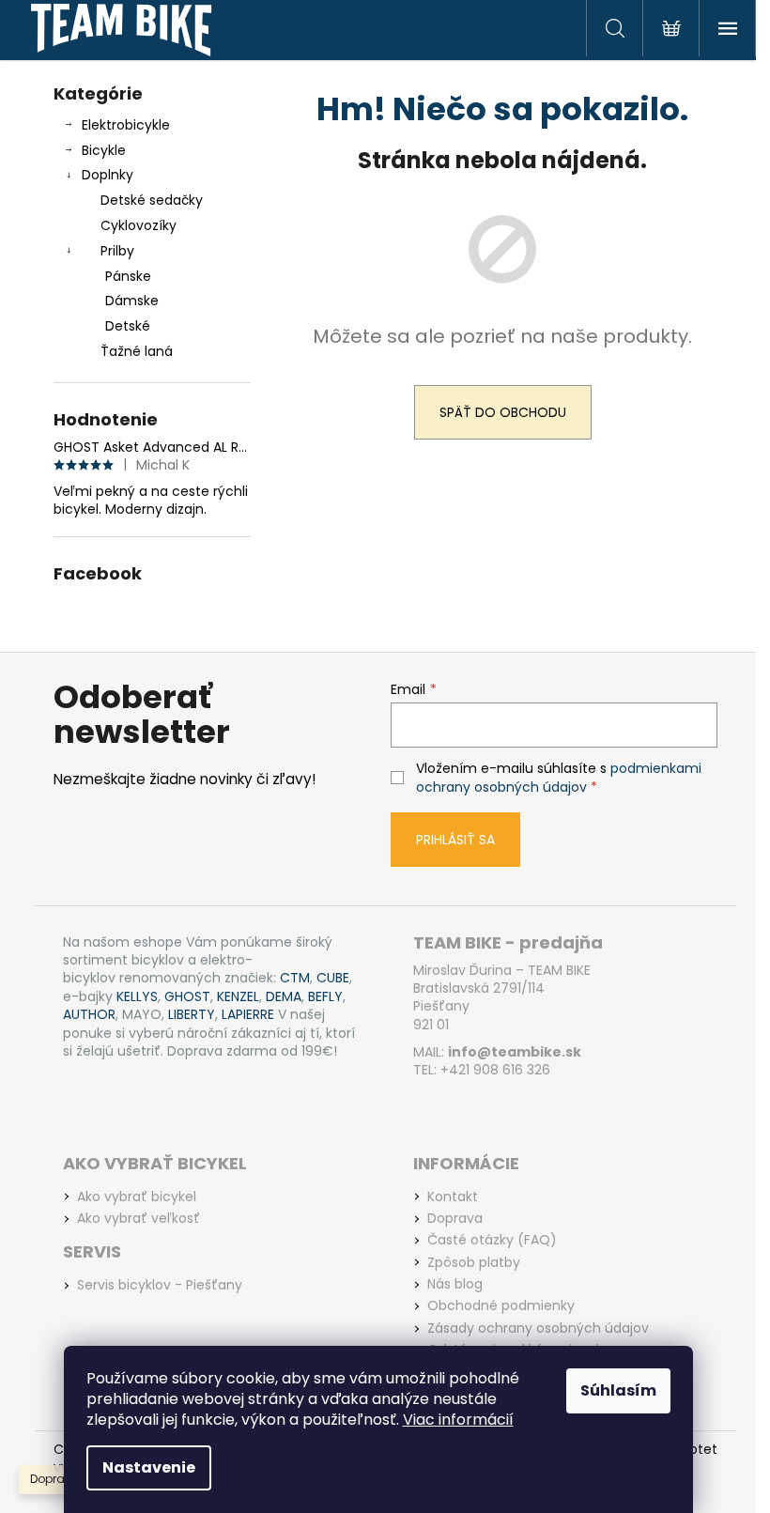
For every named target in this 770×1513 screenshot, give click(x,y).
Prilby (117, 250)
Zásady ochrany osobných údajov (538, 1328)
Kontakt (452, 1197)
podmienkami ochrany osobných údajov (558, 777)
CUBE (332, 978)
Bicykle (104, 150)
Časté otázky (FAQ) (492, 1240)
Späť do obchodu (502, 412)
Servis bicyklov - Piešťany (159, 1285)
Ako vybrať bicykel (136, 1197)
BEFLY (325, 997)
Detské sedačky (151, 200)
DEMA (283, 997)
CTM (295, 978)
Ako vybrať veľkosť (138, 1218)
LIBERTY (191, 1015)
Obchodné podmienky (501, 1306)
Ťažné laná (136, 351)
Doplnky (107, 174)
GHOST (187, 997)
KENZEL (238, 997)
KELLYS (137, 997)
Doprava (455, 1218)
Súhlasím (618, 1390)
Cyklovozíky (138, 225)
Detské (127, 325)
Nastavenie (148, 1467)
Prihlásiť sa (455, 839)
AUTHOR (89, 1015)
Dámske (132, 300)
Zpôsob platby (473, 1263)
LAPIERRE (248, 1015)
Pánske (128, 276)
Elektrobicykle (126, 125)
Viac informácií (458, 1419)
